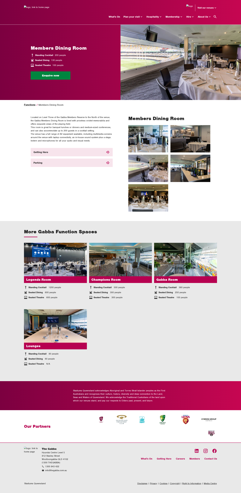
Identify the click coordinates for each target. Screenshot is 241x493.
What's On (146, 458)
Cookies (164, 483)
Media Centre (210, 483)
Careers (180, 458)
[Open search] (215, 17)
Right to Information (191, 483)
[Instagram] (205, 450)
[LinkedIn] (196, 450)
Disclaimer (142, 483)
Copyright (175, 483)
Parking (37, 162)
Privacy (153, 483)
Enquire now (50, 75)
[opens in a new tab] (101, 419)
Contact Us (210, 458)
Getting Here (40, 152)
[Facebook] (214, 450)
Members (194, 458)
